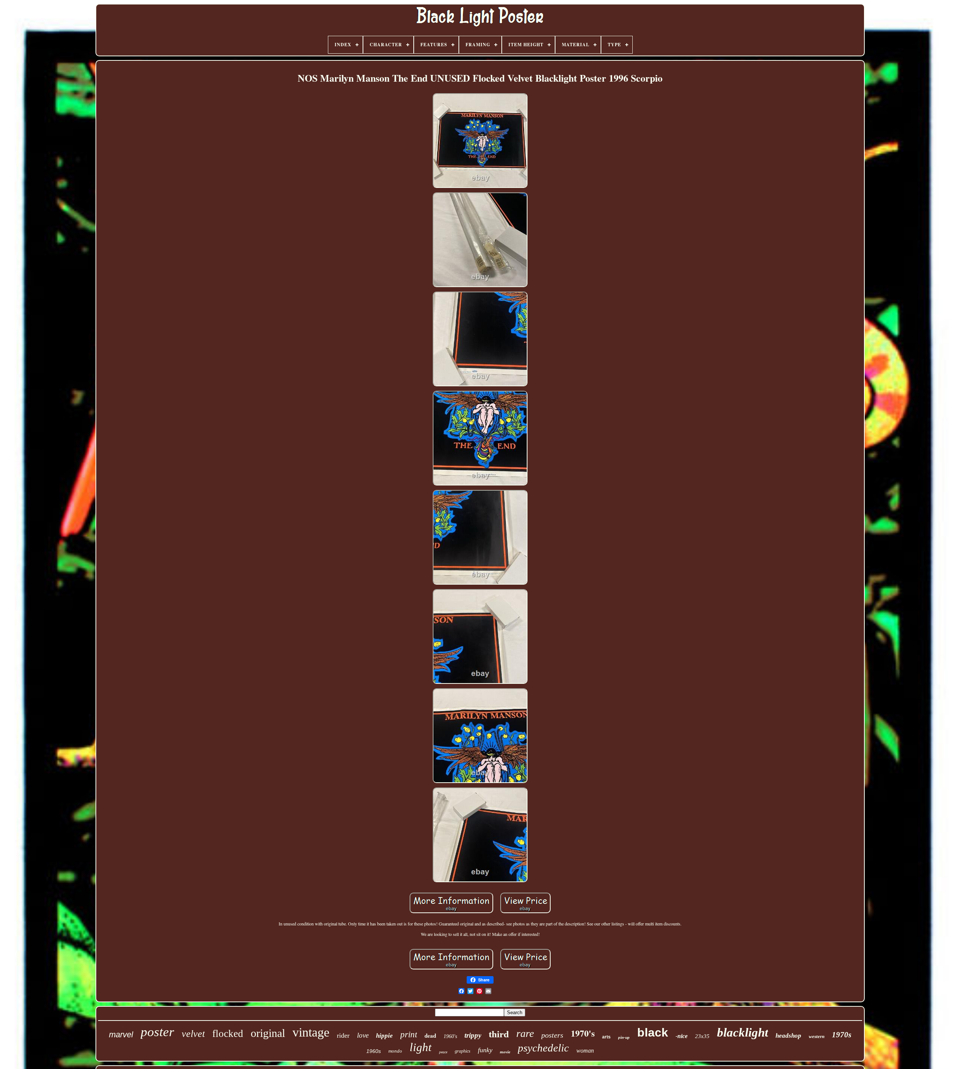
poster (157, 1032)
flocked (227, 1033)
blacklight (742, 1032)
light (421, 1047)
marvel (121, 1034)
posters (552, 1035)
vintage (310, 1032)
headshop (788, 1035)
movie (505, 1052)
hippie (384, 1035)
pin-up (624, 1037)
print (408, 1034)
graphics (462, 1051)
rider (343, 1035)
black (652, 1032)
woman (585, 1050)
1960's (450, 1036)
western (816, 1036)
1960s (373, 1051)
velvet (193, 1033)
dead (430, 1035)
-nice (682, 1036)
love (363, 1035)
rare (525, 1033)
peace (443, 1052)
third (499, 1034)
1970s (841, 1034)
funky (485, 1050)
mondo (395, 1051)
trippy (472, 1035)
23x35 (702, 1036)
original (268, 1033)
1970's (583, 1033)
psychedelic (543, 1048)
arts (606, 1037)
